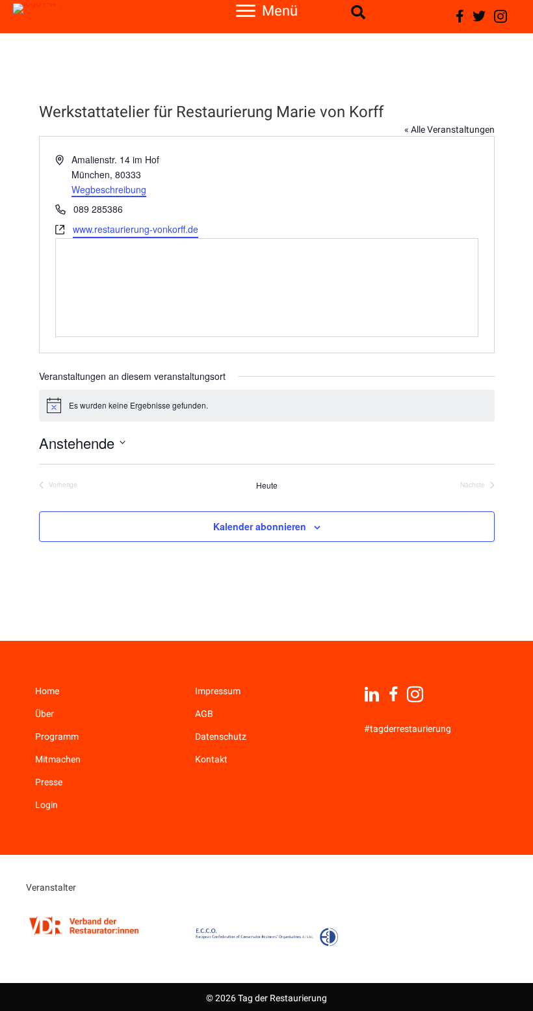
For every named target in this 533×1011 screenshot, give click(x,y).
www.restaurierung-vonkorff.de (135, 229)
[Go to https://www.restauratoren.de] (84, 925)
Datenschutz (220, 736)
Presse (48, 782)
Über (44, 713)
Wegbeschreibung (109, 189)
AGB (204, 713)
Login (46, 805)
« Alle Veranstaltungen (449, 129)
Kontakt (211, 759)
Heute (267, 485)
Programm (57, 736)
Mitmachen (58, 759)
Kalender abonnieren (259, 526)
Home (47, 691)
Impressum (217, 691)
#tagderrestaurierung (407, 728)
